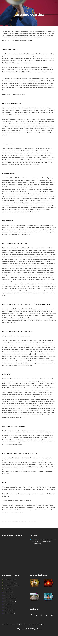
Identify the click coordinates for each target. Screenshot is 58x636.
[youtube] (51, 616)
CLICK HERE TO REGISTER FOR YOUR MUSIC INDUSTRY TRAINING (20, 521)
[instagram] (37, 615)
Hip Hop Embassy (8, 589)
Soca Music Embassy (9, 604)
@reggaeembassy (36, 543)
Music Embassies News (10, 580)
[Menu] (55, 2)
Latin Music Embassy (9, 613)
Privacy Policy (19, 624)
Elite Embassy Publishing (10, 583)
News (3, 624)
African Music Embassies (10, 598)
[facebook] (32, 615)
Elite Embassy (7, 607)
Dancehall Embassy (9, 595)
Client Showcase (10, 624)
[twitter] (42, 615)
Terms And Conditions (30, 624)
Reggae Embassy (8, 592)
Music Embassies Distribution (11, 586)
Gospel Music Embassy (10, 601)
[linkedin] (47, 615)
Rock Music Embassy (9, 610)
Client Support (40, 624)
